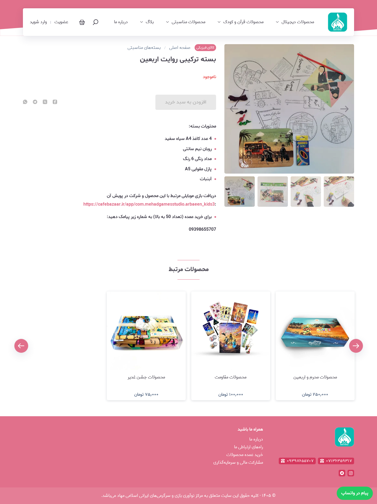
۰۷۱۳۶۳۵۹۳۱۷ (339, 461)
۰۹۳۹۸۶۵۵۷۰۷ (300, 461)
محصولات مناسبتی (188, 22)
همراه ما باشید (250, 429)
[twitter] (45, 102)
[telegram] (35, 102)
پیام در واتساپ (354, 493)
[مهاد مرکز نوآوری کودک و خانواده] (337, 22)
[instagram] (350, 473)
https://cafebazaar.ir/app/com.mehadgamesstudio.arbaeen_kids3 (149, 204)
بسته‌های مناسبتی (144, 48)
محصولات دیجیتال (298, 22)
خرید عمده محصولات (244, 454)
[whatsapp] (25, 102)
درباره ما (121, 22)
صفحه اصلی (179, 48)
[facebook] (55, 102)
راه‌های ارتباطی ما (248, 447)
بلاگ (150, 22)
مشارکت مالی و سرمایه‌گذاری (238, 462)
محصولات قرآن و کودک (243, 22)
